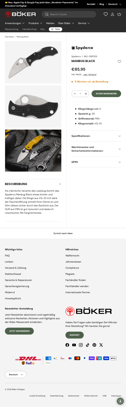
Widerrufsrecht (91, 396)
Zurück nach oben (63, 233)
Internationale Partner (77, 292)
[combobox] (69, 14)
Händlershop (29, 29)
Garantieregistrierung (17, 286)
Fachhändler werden (77, 286)
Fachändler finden (75, 280)
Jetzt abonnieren (19, 331)
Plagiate (70, 274)
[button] (119, 14)
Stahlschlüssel (13, 274)
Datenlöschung (56, 396)
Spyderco (76, 56)
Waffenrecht (72, 255)
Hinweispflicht (13, 298)
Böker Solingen (18, 389)
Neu (42, 29)
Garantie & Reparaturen (18, 280)
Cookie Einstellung (37, 396)
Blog (101, 4)
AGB (104, 396)
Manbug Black (23, 37)
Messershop (12, 29)
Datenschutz (73, 396)
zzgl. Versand (89, 74)
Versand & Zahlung (15, 267)
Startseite (9, 37)
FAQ (7, 255)
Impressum (116, 396)
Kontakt (91, 4)
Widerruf (10, 292)
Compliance (72, 267)
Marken (50, 23)
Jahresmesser (73, 261)
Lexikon (9, 261)
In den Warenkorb (106, 93)
